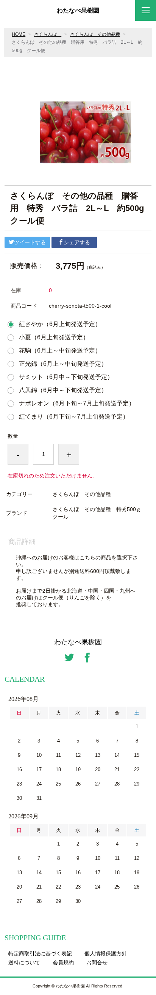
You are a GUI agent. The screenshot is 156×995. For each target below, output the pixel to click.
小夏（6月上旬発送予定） (54, 337)
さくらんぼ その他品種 (95, 34)
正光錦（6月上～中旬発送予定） (63, 364)
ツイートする (30, 242)
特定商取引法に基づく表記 (40, 953)
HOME (18, 34)
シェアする (77, 242)
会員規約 (63, 962)
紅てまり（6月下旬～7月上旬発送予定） (74, 417)
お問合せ (97, 962)
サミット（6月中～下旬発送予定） (66, 377)
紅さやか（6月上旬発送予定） (60, 324)
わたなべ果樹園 (78, 11)
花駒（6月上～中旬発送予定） (60, 351)
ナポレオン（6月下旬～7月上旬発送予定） (77, 403)
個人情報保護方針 (105, 953)
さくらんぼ (47, 34)
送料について (24, 962)
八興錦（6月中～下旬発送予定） (63, 390)
